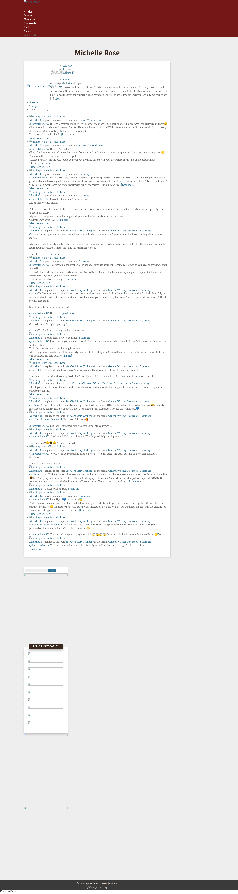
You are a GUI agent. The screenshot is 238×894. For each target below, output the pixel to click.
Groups (68, 73)
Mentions (68, 83)
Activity (67, 65)
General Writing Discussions (123, 230)
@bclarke (34, 405)
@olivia (33, 234)
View (57, 98)
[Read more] (68, 134)
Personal (67, 79)
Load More (35, 549)
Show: (32, 109)
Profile (66, 69)
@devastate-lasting (39, 545)
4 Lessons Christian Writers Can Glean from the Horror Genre (104, 383)
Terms (104, 883)
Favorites (34, 102)
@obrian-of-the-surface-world (45, 419)
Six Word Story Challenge (80, 230)
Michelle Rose (36, 120)
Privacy (113, 883)
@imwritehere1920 (39, 124)
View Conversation (39, 138)
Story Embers (90, 883)
